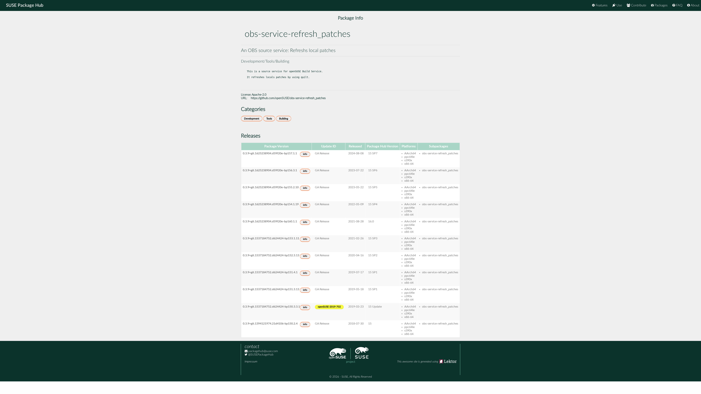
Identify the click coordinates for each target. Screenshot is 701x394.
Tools (269, 118)
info (305, 154)
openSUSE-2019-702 (329, 307)
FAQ (678, 5)
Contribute (638, 5)
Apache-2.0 (259, 94)
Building (283, 118)
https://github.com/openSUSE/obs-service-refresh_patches (288, 98)
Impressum (251, 361)
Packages (661, 5)
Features (601, 5)
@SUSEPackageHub (260, 354)
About (694, 5)
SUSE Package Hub (24, 5)
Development (251, 118)
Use (619, 5)
